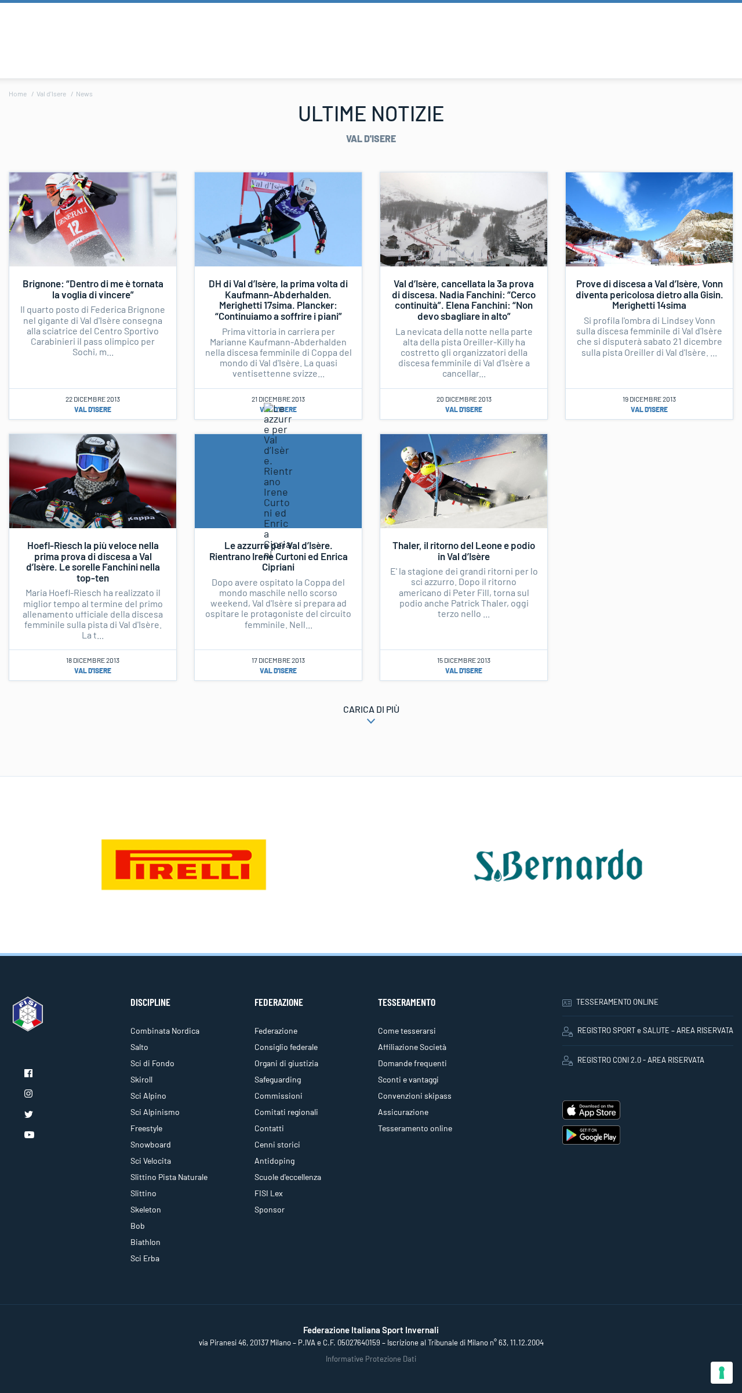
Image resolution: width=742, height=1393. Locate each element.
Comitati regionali (286, 1112)
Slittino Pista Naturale (169, 1177)
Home (18, 93)
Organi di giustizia (286, 1063)
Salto (139, 1047)
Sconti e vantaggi (408, 1079)
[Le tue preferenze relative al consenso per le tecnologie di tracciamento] (722, 1373)
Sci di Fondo (152, 1063)
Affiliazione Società (412, 1047)
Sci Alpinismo (155, 1112)
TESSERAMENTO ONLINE (617, 1001)
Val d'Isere (51, 93)
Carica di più (371, 708)
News (84, 93)
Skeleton (145, 1209)
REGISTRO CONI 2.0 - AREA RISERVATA (640, 1059)
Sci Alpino (148, 1095)
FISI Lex (268, 1193)
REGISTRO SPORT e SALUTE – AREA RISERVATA (655, 1030)
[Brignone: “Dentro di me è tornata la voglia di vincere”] (92, 218)
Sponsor (269, 1209)
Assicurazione (403, 1112)
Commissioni (278, 1095)
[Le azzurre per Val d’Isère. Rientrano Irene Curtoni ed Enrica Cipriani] (278, 479)
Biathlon (145, 1242)
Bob (137, 1225)
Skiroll (141, 1079)
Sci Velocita (150, 1160)
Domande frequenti (412, 1063)
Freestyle (146, 1128)
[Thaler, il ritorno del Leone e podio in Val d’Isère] (463, 479)
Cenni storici (277, 1144)
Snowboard (150, 1144)
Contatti (269, 1128)
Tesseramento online (415, 1128)
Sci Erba (144, 1258)
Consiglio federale (286, 1047)
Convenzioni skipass (415, 1095)
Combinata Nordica (164, 1030)
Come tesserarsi (407, 1030)
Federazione (275, 1030)
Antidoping (274, 1160)
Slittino (143, 1193)
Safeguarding (277, 1079)
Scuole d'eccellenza (287, 1177)
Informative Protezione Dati (371, 1358)
